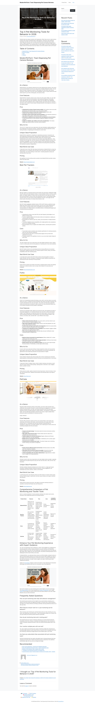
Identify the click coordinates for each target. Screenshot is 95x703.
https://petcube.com (28, 486)
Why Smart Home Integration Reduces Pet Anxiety (68, 71)
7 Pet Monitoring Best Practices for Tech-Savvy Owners (67, 78)
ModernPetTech (25, 590)
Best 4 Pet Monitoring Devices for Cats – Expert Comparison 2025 (35, 647)
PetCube (24, 54)
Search (62, 8)
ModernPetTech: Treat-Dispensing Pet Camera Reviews (37, 2)
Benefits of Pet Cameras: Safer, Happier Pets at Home (33, 649)
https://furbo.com (27, 376)
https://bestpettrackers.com (29, 269)
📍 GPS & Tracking (32, 693)
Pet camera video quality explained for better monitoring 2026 (67, 27)
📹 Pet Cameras (24, 693)
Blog (73, 2)
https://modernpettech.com (29, 162)
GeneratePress (61, 701)
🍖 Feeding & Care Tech (25, 697)
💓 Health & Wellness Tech (28, 694)
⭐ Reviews (33, 697)
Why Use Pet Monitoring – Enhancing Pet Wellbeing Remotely (34, 646)
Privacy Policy (64, 2)
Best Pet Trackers (25, 52)
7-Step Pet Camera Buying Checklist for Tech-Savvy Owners (67, 51)
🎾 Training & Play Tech (28, 695)
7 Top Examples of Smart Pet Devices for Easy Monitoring (68, 65)
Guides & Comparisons (44, 590)
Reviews (21, 591)
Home (70, 2)
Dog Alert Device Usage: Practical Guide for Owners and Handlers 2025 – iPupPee (38, 651)
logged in (27, 685)
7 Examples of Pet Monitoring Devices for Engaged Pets (33, 650)
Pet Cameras (27, 562)
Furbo (23, 53)
